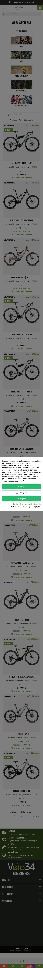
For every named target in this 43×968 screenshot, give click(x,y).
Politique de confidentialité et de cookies (27, 504)
